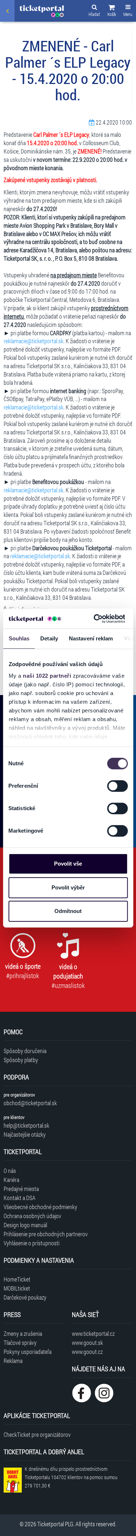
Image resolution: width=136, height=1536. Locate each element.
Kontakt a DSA (20, 1198)
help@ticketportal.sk (26, 1125)
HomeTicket (17, 1279)
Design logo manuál (25, 1225)
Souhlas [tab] (18, 638)
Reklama (13, 1360)
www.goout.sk (87, 1342)
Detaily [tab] (49, 638)
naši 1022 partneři (47, 676)
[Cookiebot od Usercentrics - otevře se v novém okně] (94, 618)
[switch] (117, 786)
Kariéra (11, 1179)
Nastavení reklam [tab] (91, 638)
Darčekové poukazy (25, 1297)
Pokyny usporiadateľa (27, 1351)
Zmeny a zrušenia (23, 1333)
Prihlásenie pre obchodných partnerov (46, 1234)
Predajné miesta (21, 1188)
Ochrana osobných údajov (32, 1216)
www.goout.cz (87, 1351)
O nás (10, 1170)
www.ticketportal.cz (93, 1333)
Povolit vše (68, 863)
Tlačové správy (20, 1342)
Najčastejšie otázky (25, 1134)
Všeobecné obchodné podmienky (40, 1207)
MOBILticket (17, 1288)
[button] (112, 11)
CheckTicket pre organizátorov (37, 1434)
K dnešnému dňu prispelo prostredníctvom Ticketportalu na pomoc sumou (71, 1477)
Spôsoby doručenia (25, 1051)
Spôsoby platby (21, 1060)
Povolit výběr (68, 887)
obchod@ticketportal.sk (30, 1103)
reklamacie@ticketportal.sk (33, 341)
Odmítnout (68, 911)
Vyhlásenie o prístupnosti (31, 1243)
